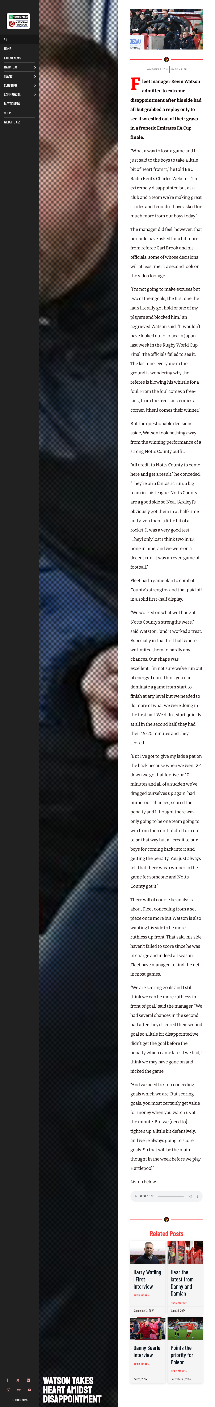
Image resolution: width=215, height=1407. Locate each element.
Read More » (141, 1295)
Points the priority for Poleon (182, 1354)
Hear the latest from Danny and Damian (182, 1282)
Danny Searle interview (147, 1351)
